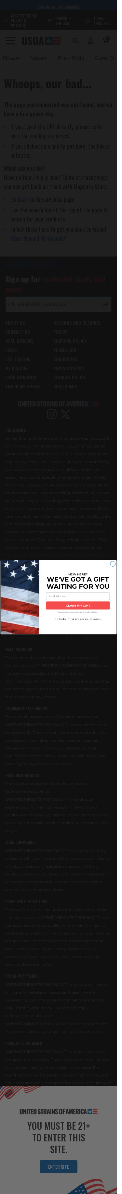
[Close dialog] (112, 563)
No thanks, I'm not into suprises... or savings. (78, 618)
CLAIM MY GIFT (78, 605)
